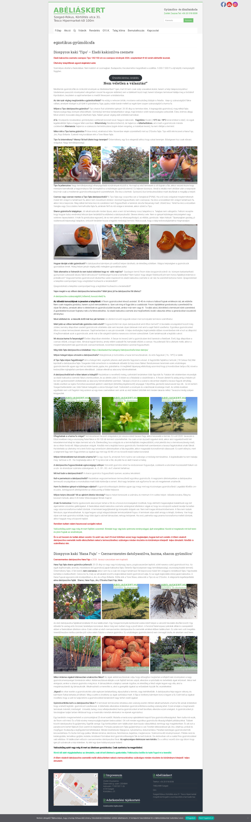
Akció (67, 30)
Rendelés (94, 30)
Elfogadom (190, 818)
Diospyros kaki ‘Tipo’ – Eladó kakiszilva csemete (93, 52)
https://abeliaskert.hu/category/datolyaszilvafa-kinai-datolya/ (120, 350)
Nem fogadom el (206, 818)
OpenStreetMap (91, 804)
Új (74, 30)
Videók (82, 30)
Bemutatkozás (136, 30)
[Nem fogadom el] (247, 818)
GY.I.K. (106, 30)
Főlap (58, 30)
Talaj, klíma (118, 30)
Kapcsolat (153, 30)
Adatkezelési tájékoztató (113, 806)
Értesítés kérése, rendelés (125, 78)
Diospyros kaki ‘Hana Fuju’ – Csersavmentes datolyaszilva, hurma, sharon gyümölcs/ (123, 553)
